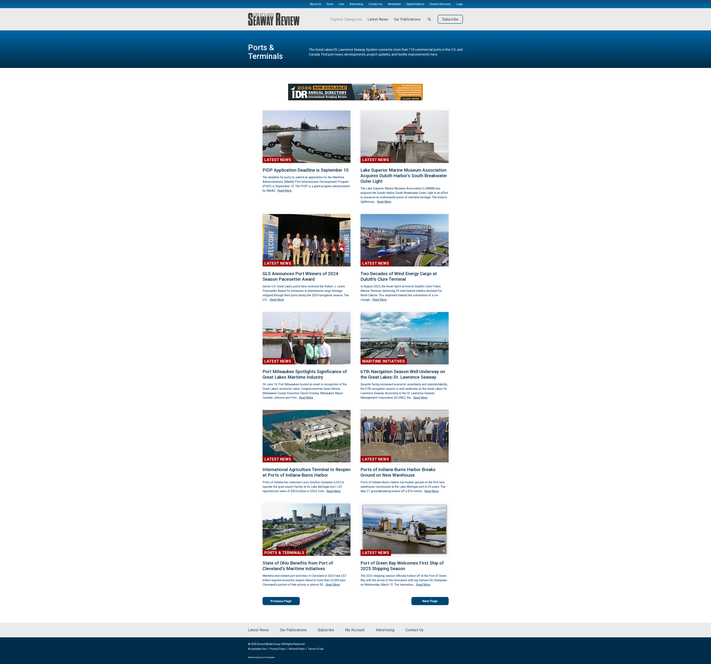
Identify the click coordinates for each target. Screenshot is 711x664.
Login (459, 4)
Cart (341, 4)
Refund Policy (297, 648)
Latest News (378, 19)
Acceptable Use (257, 648)
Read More (284, 190)
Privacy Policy (278, 648)
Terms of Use (316, 648)
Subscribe (450, 19)
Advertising (356, 4)
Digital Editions (415, 4)
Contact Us (375, 4)
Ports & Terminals (284, 552)
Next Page (430, 601)
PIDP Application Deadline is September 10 (306, 170)
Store (330, 4)
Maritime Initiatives (383, 361)
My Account (355, 630)
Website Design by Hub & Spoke (261, 657)
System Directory (440, 4)
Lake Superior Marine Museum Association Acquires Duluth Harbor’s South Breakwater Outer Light (403, 176)
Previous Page (281, 601)
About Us (315, 4)
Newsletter (394, 4)
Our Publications (407, 19)
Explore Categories (346, 19)
